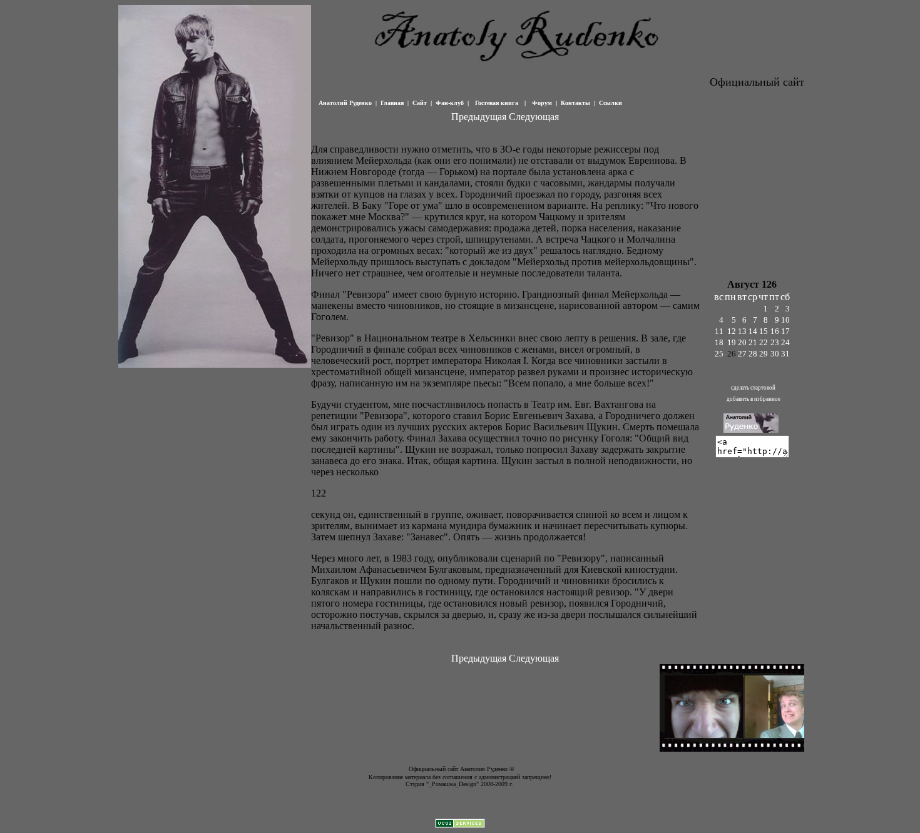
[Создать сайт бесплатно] (460, 824)
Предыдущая (478, 116)
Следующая (534, 116)
